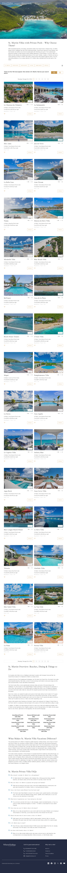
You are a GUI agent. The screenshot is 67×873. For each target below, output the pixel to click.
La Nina (7, 645)
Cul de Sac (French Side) (13, 377)
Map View (60, 72)
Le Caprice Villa (10, 452)
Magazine (45, 3)
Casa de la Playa (40, 298)
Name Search (39, 65)
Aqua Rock (8, 491)
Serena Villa (38, 645)
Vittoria (7, 568)
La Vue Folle (38, 607)
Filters (31, 65)
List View (54, 72)
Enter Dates (15, 65)
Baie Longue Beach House (13, 530)
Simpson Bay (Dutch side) (13, 570)
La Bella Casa (9, 182)
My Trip (31, 3)
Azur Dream (38, 182)
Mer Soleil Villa (10, 607)
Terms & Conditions (49, 853)
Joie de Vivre (39, 144)
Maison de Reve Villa (42, 221)
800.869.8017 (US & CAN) (30, 848)
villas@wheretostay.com (30, 856)
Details (30, 113)
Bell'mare (7, 298)
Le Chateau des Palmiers (13, 105)
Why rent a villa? (50, 844)
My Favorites (37, 3)
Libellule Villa (39, 568)
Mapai (6, 375)
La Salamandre (39, 105)
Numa (6, 221)
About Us (47, 848)
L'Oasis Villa (38, 337)
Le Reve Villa (39, 530)
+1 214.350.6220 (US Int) (30, 851)
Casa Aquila (38, 414)
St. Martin (7, 65)
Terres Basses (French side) (14, 107)
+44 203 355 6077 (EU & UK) (31, 853)
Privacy (47, 856)
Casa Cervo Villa (40, 491)
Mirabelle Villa (9, 259)
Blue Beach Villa (40, 259)
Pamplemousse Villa (41, 375)
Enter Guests (24, 65)
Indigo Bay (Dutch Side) (13, 223)
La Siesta (7, 414)
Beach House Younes (11, 337)
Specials (46, 65)
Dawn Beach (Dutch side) (13, 300)
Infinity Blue (39, 452)
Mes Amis (7, 144)
